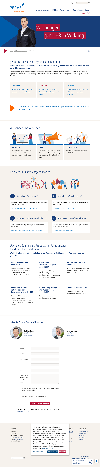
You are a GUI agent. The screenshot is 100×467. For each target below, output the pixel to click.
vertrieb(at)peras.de (18, 439)
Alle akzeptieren (62, 451)
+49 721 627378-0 (19, 437)
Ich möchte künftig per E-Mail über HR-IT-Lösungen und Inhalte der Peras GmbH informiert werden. (40, 389)
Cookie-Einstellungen (83, 431)
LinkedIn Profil (27, 333)
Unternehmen (78, 10)
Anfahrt (59, 2)
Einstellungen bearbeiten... (38, 451)
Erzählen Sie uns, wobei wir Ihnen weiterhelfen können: (24, 379)
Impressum (81, 435)
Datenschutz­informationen (82, 438)
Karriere (87, 10)
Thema (21, 370)
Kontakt (64, 2)
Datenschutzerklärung (47, 448)
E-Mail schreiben (28, 335)
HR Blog (55, 10)
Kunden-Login (71, 2)
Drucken (89, 51)
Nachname (23, 354)
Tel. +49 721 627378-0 (79, 461)
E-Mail (21, 365)
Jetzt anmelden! (68, 441)
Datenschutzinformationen (23, 411)
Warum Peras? (65, 10)
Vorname (22, 348)
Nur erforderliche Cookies (53, 451)
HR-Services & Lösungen (20, 51)
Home (11, 51)
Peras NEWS (86, 13)
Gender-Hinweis (82, 433)
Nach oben (96, 461)
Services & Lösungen (42, 10)
